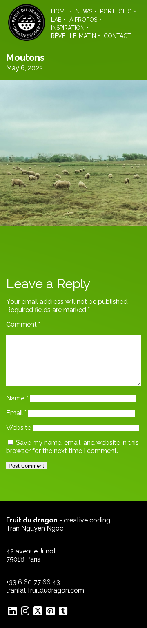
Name (17, 398)
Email (16, 413)
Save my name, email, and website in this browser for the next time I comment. (72, 447)
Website (18, 427)
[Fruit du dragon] (26, 38)
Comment (23, 324)
